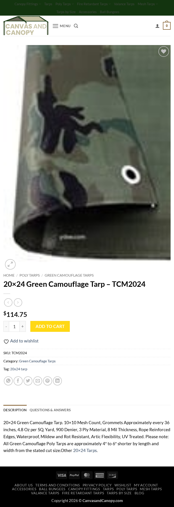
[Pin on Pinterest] (47, 380)
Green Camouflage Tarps (69, 275)
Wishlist (122, 485)
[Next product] (8, 302)
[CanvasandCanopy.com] (26, 26)
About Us (23, 485)
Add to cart (50, 326)
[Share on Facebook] (18, 380)
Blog (139, 493)
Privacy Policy (97, 485)
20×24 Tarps (85, 450)
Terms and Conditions (57, 485)
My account (146, 485)
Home (8, 275)
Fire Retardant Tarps (92, 4)
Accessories (88, 12)
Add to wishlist (24, 340)
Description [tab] (15, 410)
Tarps (48, 4)
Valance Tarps (124, 4)
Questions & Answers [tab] (50, 410)
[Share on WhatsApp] (8, 380)
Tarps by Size (66, 12)
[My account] (157, 26)
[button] (61, 26)
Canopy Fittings (26, 4)
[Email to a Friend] (37, 380)
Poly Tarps (63, 4)
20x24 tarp (18, 369)
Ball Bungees (109, 12)
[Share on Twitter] (28, 380)
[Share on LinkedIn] (57, 380)
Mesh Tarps (146, 4)
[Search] (76, 26)
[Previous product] (18, 302)
